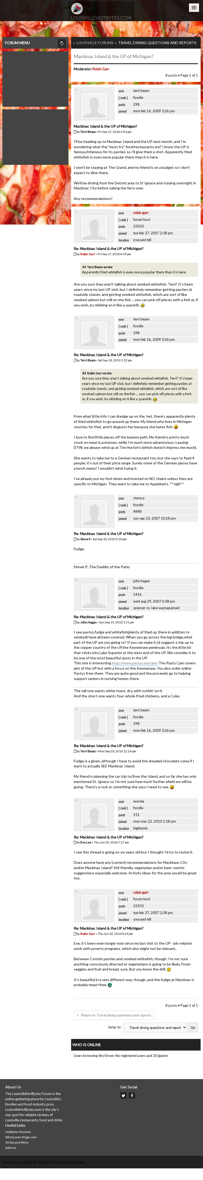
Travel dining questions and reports (157, 42)
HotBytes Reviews (18, 1132)
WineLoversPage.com (21, 1137)
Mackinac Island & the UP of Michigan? (114, 56)
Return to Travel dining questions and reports (116, 1015)
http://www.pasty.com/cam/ (135, 663)
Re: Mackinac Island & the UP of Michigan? (109, 248)
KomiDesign (75, 1162)
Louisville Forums (94, 42)
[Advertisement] (35, 77)
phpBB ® (29, 1162)
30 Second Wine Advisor (16, 1145)
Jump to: (114, 1027)
